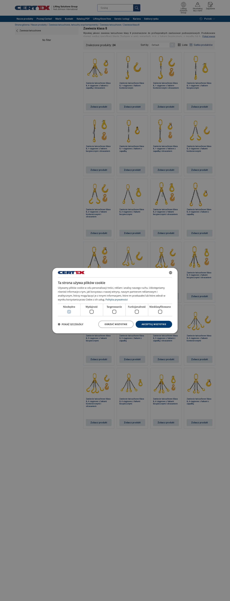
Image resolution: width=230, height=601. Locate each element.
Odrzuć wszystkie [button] (116, 324)
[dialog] (115, 300)
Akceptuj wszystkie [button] (154, 324)
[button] (70, 324)
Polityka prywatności (116, 299)
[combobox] (170, 272)
